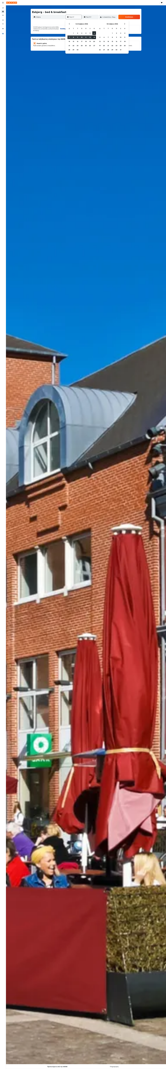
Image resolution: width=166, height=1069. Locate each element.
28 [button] (69, 50)
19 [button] (90, 41)
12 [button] (90, 37)
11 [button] (85, 37)
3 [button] (81, 33)
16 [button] (77, 41)
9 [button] (77, 37)
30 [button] (77, 50)
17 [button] (81, 41)
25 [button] (86, 45)
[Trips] (3, 28)
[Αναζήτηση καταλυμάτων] (3, 11)
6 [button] (94, 33)
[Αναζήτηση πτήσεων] (3, 8)
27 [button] (94, 45)
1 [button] (73, 33)
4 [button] (124, 33)
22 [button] (73, 45)
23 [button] (77, 45)
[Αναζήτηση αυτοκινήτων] (3, 15)
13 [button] (94, 37)
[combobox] (50, 17)
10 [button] (81, 37)
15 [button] (73, 41)
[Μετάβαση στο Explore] (3, 20)
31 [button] (120, 50)
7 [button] (69, 37)
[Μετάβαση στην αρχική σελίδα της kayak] (11, 3)
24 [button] (81, 45)
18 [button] (86, 41)
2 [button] (77, 33)
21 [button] (69, 45)
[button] (3, 3)
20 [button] (94, 41)
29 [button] (73, 50)
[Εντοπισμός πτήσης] (3, 24)
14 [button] (69, 41)
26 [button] (90, 45)
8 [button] (73, 37)
